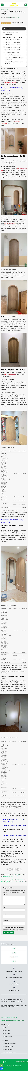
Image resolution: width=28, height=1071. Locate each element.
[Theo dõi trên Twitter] (5, 1062)
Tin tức (6, 9)
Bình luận (5, 894)
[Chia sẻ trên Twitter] (12, 869)
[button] (2, 5)
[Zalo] (1, 1068)
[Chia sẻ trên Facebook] (10, 869)
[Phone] (1, 1065)
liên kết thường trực (7, 876)
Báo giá (2, 9)
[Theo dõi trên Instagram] (3, 1062)
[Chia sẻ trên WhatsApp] (7, 869)
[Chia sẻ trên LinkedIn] (20, 869)
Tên (4, 907)
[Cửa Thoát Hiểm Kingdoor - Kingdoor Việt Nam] (14, 4)
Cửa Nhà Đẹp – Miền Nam (17, 825)
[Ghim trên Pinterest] (18, 869)
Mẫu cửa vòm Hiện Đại (10, 82)
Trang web (5, 920)
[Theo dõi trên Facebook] (1, 1062)
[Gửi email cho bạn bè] (15, 869)
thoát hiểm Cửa (15, 17)
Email (4, 914)
